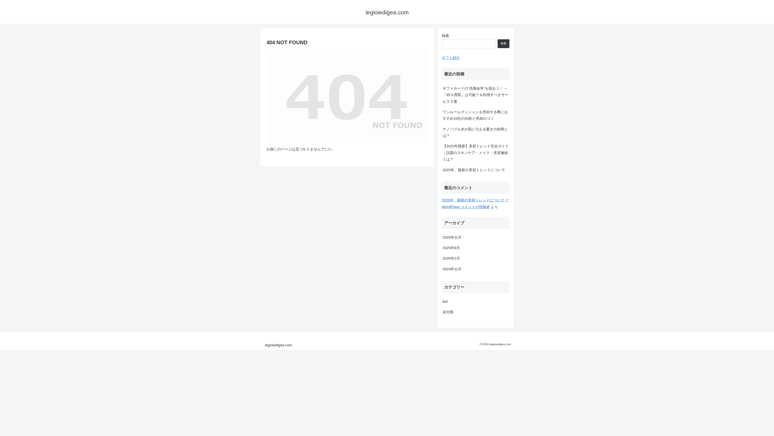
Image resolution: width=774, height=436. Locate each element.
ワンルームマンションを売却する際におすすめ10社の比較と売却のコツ (475, 115)
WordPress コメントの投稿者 (466, 207)
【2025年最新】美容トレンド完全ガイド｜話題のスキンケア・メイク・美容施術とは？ (476, 152)
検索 (445, 36)
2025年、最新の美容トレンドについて (474, 170)
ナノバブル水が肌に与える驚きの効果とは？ (475, 132)
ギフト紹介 (451, 58)
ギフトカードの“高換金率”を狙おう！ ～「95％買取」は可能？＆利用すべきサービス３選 (475, 95)
